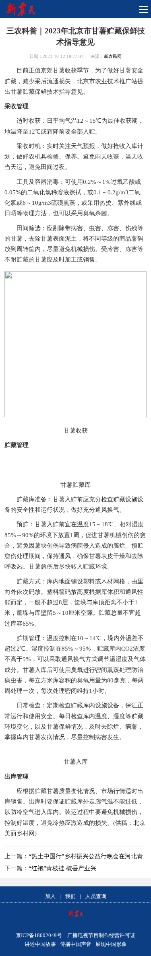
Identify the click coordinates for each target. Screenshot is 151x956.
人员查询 (95, 896)
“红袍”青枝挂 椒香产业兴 (62, 868)
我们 (70, 896)
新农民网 (113, 56)
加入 (50, 896)
